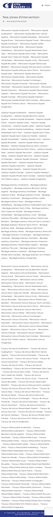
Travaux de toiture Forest (26, 358)
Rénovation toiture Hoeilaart (30, 333)
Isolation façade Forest (18, 122)
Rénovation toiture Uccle (25, 296)
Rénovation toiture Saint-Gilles (22, 289)
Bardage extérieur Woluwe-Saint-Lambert (30, 221)
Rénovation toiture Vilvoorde (14, 319)
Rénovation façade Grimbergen (26, 80)
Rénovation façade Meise (12, 77)
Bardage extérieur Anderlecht (15, 185)
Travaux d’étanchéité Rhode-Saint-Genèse (31, 500)
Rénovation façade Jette (12, 47)
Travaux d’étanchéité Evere (24, 437)
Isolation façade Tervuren (34, 169)
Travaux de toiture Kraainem (32, 405)
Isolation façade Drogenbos (33, 179)
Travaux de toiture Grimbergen (15, 398)
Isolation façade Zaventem (31, 162)
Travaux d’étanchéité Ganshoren (36, 441)
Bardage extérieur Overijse (32, 248)
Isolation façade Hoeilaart (37, 172)
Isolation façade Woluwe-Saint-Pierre (18, 149)
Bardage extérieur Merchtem (29, 228)
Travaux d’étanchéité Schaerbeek (34, 457)
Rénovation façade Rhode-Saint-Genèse (19, 100)
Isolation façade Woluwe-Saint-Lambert (29, 146)
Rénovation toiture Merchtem (27, 309)
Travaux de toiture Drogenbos (14, 421)
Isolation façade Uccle (31, 139)
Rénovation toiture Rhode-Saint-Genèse (19, 336)
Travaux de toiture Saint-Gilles (16, 372)
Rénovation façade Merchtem (27, 73)
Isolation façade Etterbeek (22, 119)
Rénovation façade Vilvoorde (14, 83)
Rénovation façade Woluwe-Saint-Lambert (30, 67)
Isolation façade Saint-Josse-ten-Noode (19, 136)
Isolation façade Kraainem (13, 166)
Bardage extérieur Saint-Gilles (16, 208)
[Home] (3, 21)
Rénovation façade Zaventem (25, 87)
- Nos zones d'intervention (32, 513)
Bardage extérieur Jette (12, 201)
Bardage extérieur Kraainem (34, 241)
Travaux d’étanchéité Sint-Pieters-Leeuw (19, 504)
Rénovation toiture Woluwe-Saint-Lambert (30, 303)
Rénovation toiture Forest (26, 276)
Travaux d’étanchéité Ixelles (15, 444)
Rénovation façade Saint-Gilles (22, 53)
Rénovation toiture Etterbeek (23, 273)
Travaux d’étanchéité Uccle (13, 461)
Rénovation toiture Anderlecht (15, 266)
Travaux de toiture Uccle (25, 378)
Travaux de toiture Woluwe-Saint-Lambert (30, 385)
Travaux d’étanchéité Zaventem (26, 487)
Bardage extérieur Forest (28, 195)
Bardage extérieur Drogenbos (23, 258)
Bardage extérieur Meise (12, 231)
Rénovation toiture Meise (12, 313)
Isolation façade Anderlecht (13, 112)
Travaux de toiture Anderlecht (15, 348)
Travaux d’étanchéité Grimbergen (27, 480)
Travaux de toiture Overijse (30, 411)
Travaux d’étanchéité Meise (13, 477)
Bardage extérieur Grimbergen (17, 235)
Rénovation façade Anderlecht (15, 30)
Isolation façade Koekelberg (20, 129)
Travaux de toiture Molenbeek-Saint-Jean (33, 368)
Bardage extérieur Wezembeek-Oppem (19, 245)
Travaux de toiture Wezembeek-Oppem (19, 408)
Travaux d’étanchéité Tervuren (37, 494)
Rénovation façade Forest (26, 40)
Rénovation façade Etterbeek (23, 37)
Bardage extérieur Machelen (25, 238)
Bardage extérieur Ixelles (33, 198)
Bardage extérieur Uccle (25, 215)
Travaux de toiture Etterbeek (23, 355)
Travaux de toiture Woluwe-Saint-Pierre (19, 388)
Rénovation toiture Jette (12, 283)
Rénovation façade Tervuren (23, 93)
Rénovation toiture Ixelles (31, 279)
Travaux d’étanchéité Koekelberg (23, 447)
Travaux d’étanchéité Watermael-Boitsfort (31, 464)
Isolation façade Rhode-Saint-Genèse (18, 176)
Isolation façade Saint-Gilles (36, 132)
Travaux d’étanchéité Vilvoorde (15, 484)
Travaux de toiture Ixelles (31, 362)
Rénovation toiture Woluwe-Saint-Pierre (19, 306)
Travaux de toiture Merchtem (27, 392)
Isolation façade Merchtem (19, 152)
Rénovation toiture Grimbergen (26, 316)
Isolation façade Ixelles (23, 126)
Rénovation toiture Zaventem (25, 323)
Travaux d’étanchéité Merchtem (34, 474)
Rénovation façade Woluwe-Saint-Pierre (19, 70)
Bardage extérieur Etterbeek (23, 191)
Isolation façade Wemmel (20, 156)
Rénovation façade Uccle (25, 60)
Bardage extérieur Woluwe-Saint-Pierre (19, 225)
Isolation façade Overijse (12, 172)
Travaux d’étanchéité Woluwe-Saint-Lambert (22, 467)
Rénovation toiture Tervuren (23, 329)
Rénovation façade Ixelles (31, 43)
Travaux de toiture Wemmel (31, 395)
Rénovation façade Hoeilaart (30, 97)
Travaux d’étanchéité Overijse (16, 497)
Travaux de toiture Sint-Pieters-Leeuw (27, 418)
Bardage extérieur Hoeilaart (14, 251)
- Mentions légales (39, 513)
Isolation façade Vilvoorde (26, 159)
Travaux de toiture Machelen (25, 402)
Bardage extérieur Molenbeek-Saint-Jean (33, 205)
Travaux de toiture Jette (12, 365)
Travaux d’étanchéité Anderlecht (16, 427)
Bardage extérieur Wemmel (38, 231)
